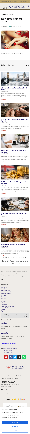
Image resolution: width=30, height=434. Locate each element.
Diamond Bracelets (7, 14)
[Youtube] (6, 357)
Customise (15, 426)
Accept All (15, 422)
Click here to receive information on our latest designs (14, 57)
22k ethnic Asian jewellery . (16, 276)
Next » (26, 257)
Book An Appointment (7, 393)
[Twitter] (15, 357)
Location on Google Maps (9, 343)
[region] (15, 420)
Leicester (5, 333)
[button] (2, 5)
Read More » (3, 99)
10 (23, 257)
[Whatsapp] (6, 8)
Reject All (15, 431)
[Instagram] (4, 8)
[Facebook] (2, 8)
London (4, 323)
